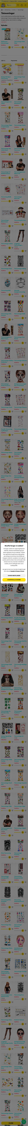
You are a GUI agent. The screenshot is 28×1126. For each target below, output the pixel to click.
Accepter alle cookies (14, 580)
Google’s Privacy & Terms (17, 571)
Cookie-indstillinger (14, 575)
